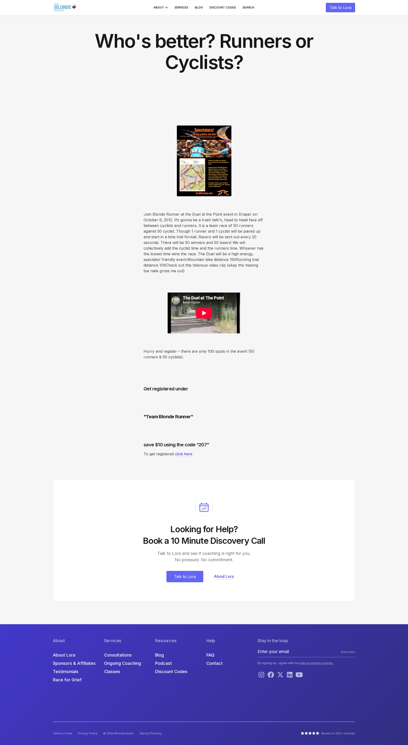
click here (183, 454)
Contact (214, 663)
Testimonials (65, 671)
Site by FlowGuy (151, 733)
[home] (66, 7)
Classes (112, 671)
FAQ (210, 655)
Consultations (118, 655)
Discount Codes (222, 7)
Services (181, 7)
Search (248, 7)
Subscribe (348, 652)
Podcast (163, 663)
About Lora (64, 655)
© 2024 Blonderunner (118, 733)
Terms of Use (62, 733)
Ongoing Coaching (122, 663)
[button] (160, 8)
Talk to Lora (340, 7)
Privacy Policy (88, 733)
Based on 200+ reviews (338, 733)
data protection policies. (317, 663)
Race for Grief (67, 679)
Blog (199, 7)
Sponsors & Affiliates (74, 663)
